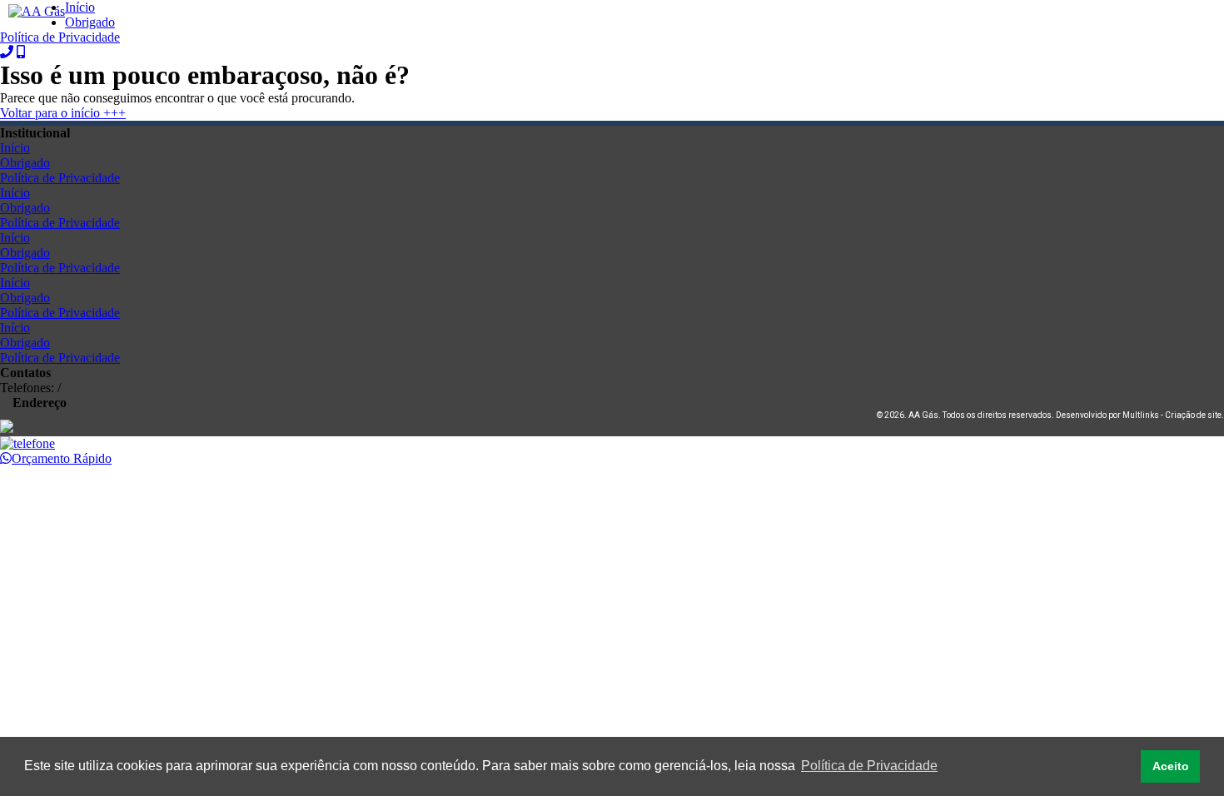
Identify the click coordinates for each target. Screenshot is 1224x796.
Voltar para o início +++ (63, 113)
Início (80, 7)
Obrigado (90, 22)
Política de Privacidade (60, 37)
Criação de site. (1194, 415)
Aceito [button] (1170, 766)
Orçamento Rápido (62, 458)
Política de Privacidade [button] (869, 766)
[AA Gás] (36, 11)
